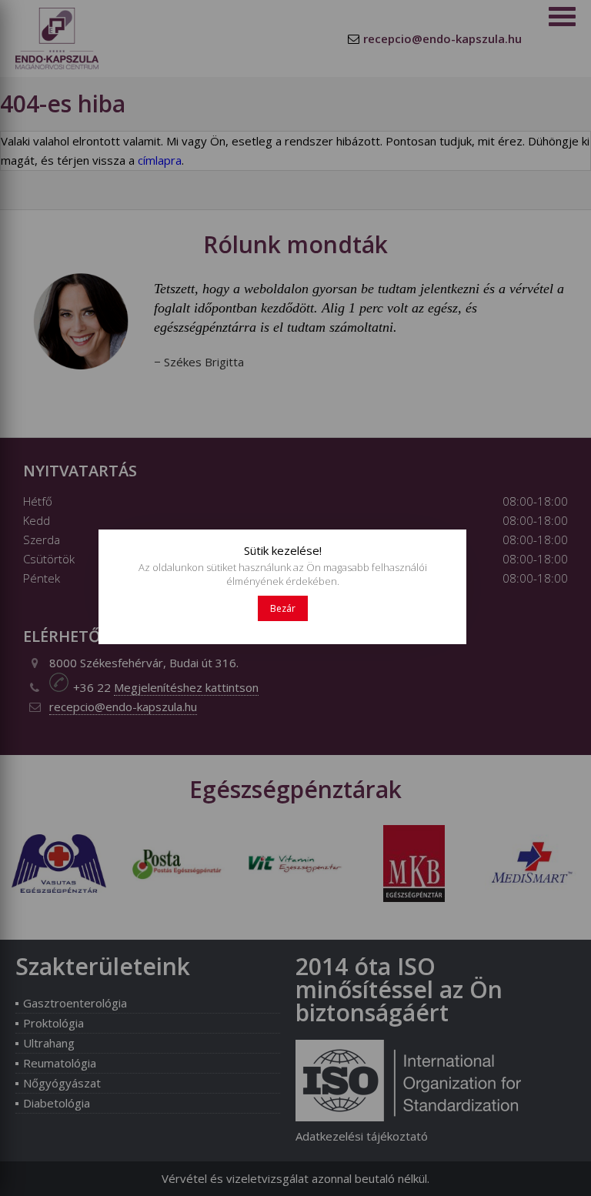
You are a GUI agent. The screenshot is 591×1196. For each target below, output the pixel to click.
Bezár (283, 608)
